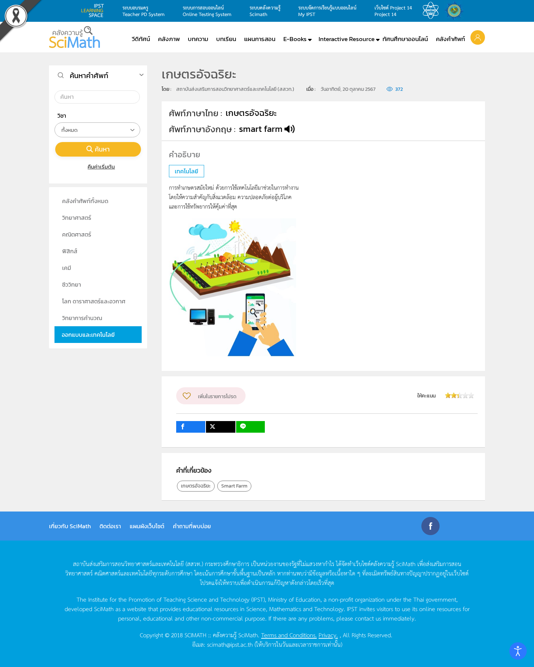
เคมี (66, 267)
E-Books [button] (295, 39)
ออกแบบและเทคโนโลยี (88, 334)
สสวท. (432, 10)
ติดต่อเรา (110, 526)
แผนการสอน (259, 39)
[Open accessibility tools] (518, 651)
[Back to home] (74, 37)
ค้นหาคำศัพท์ (89, 75)
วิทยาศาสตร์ (76, 217)
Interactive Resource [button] (347, 39)
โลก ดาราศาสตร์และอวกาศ (93, 301)
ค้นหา (102, 149)
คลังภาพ (169, 39)
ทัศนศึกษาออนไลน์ (405, 39)
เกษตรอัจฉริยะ (196, 486)
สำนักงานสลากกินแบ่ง (456, 10)
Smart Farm (234, 486)
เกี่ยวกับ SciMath (70, 526)
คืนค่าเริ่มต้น (101, 166)
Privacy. (328, 634)
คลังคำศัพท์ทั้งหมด (85, 201)
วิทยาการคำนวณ (82, 318)
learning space (94, 10)
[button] (477, 37)
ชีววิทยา (71, 284)
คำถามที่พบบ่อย (192, 526)
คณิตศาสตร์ (76, 234)
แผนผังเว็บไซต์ (147, 526)
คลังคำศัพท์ (450, 39)
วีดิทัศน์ (141, 39)
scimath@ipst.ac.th (230, 644)
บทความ (198, 39)
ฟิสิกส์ (69, 251)
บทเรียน (226, 39)
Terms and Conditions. (289, 634)
